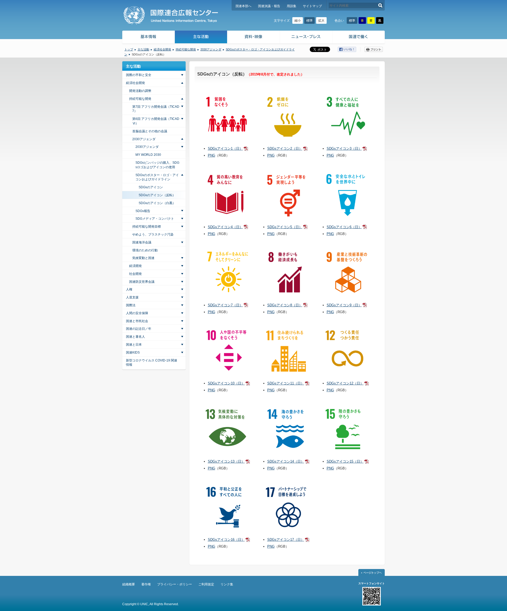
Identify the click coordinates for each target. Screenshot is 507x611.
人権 (129, 289)
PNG (211, 155)
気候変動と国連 (143, 258)
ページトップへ (371, 572)
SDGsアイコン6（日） (344, 227)
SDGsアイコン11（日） (285, 383)
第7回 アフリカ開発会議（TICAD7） (155, 109)
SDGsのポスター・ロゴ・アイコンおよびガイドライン (157, 177)
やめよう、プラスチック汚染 (152, 234)
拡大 (321, 20)
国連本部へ (243, 6)
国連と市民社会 (137, 321)
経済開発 (135, 266)
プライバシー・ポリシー (174, 584)
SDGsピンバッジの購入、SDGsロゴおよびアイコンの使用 (157, 165)
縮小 (297, 20)
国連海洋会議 (141, 242)
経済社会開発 (162, 49)
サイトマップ (312, 6)
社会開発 (135, 274)
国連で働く (359, 37)
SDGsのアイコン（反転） (157, 195)
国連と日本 (134, 344)
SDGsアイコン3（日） (344, 149)
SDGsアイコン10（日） (226, 383)
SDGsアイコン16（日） (226, 540)
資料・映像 (253, 37)
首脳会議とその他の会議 (149, 131)
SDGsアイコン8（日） (284, 305)
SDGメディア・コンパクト (154, 218)
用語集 (291, 6)
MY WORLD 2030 (148, 155)
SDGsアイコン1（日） (225, 149)
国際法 (130, 305)
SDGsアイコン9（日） (344, 305)
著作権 (146, 584)
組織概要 (128, 584)
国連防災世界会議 (141, 282)
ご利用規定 (206, 584)
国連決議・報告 (269, 6)
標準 (309, 20)
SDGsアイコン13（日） (226, 461)
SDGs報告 (142, 211)
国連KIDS (133, 352)
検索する (380, 5)
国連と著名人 (135, 337)
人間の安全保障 (137, 313)
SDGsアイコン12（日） (345, 383)
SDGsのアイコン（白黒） (157, 203)
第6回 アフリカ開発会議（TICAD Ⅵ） (155, 121)
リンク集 (226, 584)
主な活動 (201, 37)
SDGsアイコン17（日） (285, 540)
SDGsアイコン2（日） (284, 149)
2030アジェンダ (210, 49)
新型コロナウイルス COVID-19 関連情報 (151, 363)
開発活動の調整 (140, 91)
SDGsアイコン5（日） (284, 227)
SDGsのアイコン (151, 187)
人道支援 (132, 297)
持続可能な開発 (186, 49)
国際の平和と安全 (138, 75)
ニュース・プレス (306, 37)
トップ (128, 49)
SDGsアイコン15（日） (345, 461)
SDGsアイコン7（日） (225, 305)
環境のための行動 (145, 250)
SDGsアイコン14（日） (285, 461)
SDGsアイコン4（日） (225, 227)
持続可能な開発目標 (146, 226)
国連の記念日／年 (138, 329)
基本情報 (148, 37)
